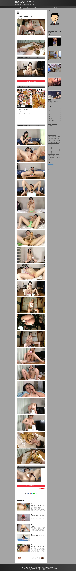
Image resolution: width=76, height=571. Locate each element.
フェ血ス (50, 142)
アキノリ (56, 132)
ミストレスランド (51, 144)
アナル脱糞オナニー (34, 526)
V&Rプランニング (51, 132)
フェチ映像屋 (58, 140)
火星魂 (49, 155)
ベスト (48, 7)
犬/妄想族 (53, 155)
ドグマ (54, 140)
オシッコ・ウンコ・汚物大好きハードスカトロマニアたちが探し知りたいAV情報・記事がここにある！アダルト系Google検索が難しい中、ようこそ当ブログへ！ (38, 568)
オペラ (54, 134)
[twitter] (25, 493)
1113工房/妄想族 (54, 125)
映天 (54, 153)
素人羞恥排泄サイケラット (52, 157)
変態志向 (53, 151)
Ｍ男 (20, 7)
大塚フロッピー (26, 115)
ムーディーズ (56, 144)
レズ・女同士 (34, 7)
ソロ (41, 7)
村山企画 (57, 153)
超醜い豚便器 (58, 157)
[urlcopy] (36, 493)
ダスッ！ (57, 138)
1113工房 (50, 125)
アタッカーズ (50, 134)
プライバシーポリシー (36, 565)
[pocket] (30, 493)
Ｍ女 (27, 7)
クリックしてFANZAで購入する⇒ (31, 485)
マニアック (57, 142)
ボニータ (53, 142)
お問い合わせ (55, 7)
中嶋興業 (50, 151)
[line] (34, 493)
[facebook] (28, 493)
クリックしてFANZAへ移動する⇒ (31, 81)
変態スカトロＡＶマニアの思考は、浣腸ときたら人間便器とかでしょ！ (38, 567)
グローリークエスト (51, 136)
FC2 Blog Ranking (51, 164)
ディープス (50, 140)
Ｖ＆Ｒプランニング (51, 159)
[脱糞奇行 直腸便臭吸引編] (32, 493)
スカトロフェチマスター (52, 138)
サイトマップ (41, 565)
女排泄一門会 (50, 153)
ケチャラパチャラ (57, 136)
